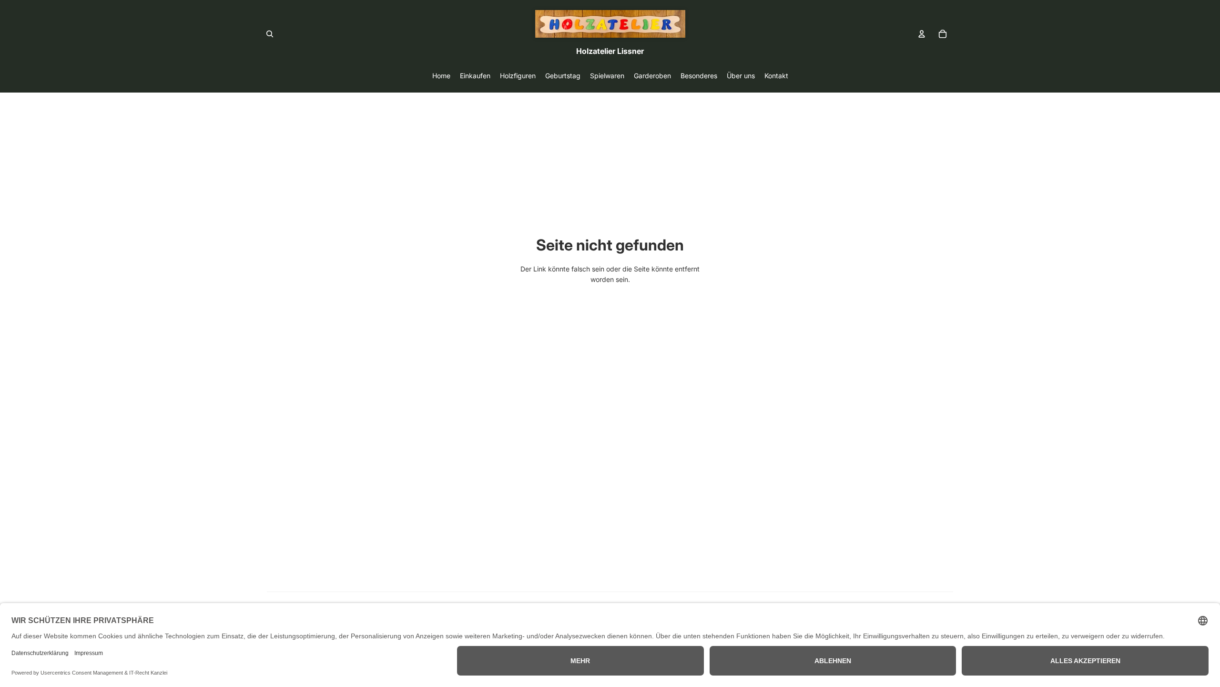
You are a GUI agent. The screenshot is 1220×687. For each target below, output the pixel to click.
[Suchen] (269, 33)
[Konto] (921, 33)
